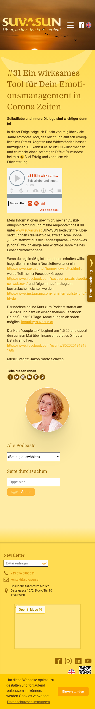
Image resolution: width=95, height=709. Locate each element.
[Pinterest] (36, 377)
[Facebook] (10, 377)
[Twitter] (16, 377)
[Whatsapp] (42, 377)
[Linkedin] (29, 377)
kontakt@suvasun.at (37, 322)
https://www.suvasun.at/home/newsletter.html (43, 268)
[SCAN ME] (85, 672)
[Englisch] (71, 672)
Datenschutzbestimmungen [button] (28, 702)
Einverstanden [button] (73, 691)
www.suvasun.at (29, 230)
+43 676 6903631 (23, 573)
